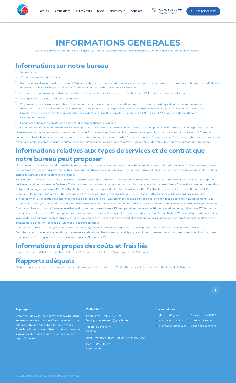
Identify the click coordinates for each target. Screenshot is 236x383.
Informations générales (172, 325)
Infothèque (117, 11)
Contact (137, 11)
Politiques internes (202, 320)
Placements (84, 11)
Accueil (44, 11)
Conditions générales (203, 325)
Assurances (62, 11)
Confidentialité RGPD (203, 315)
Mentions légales (169, 315)
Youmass (73, 375)
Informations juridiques (172, 320)
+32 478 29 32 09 (170, 9)
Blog (100, 11)
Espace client (205, 11)
